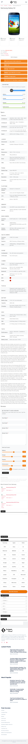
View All (6, 540)
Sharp (4, 582)
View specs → (9, 490)
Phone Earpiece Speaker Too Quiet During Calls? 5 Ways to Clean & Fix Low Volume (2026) (18, 669)
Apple (14, 542)
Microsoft (23, 574)
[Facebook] (1, 642)
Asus (23, 570)
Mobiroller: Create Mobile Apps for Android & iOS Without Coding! (17, 690)
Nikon (4, 558)
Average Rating (5, 469)
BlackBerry (14, 570)
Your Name (5, 418)
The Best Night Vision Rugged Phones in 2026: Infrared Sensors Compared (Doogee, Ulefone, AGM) (18, 660)
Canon (23, 554)
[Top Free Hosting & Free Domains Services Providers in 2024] (5, 701)
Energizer (14, 578)
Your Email (5, 423)
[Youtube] (6, 642)
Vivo (23, 566)
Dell (5, 554)
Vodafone (5, 578)
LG (23, 546)
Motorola (5, 550)
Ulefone (5, 586)
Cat (23, 578)
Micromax (14, 582)
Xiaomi (23, 558)
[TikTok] (4, 642)
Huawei (14, 554)
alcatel (4, 574)
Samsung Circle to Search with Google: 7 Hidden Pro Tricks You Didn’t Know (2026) (18, 651)
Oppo (23, 562)
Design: (4, 455)
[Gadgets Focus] (14, 2)
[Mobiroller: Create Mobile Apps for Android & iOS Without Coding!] (5, 692)
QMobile (14, 550)
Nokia (23, 542)
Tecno (14, 586)
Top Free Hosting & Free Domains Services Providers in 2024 (18, 699)
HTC (5, 546)
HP (23, 550)
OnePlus (14, 566)
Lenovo (14, 558)
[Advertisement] (14, 523)
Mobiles (7, 55)
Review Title (5, 428)
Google (5, 562)
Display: (4, 459)
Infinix (23, 582)
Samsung (13, 484)
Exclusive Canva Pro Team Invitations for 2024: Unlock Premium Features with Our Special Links (17, 682)
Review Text (5, 433)
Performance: (5, 464)
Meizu (4, 570)
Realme (5, 566)
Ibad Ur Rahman (14, 653)
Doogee (23, 586)
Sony (14, 546)
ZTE (14, 574)
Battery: (4, 450)
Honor (14, 562)
